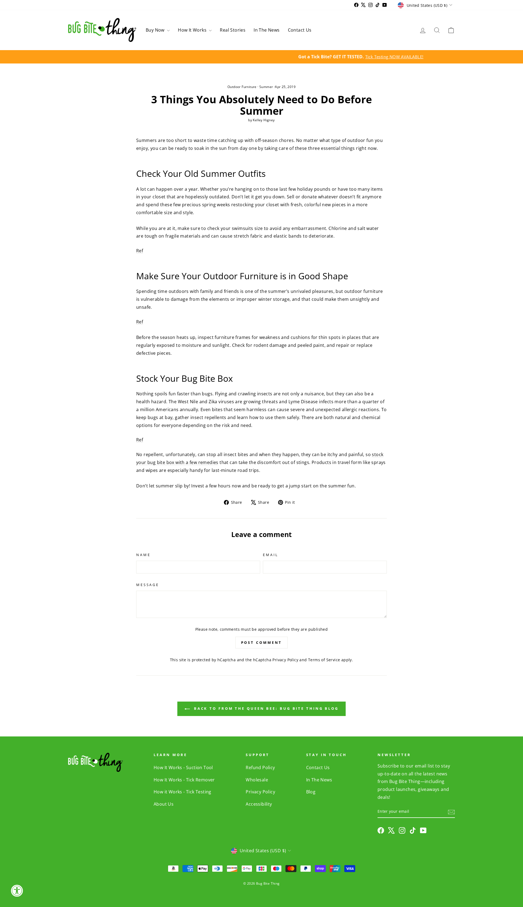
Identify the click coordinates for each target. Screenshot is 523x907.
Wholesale (257, 780)
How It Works (193, 30)
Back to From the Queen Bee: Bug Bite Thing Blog (265, 708)
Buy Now (156, 30)
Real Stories (232, 30)
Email (270, 554)
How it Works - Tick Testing (182, 792)
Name (143, 554)
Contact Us (300, 30)
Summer (266, 86)
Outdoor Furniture (242, 86)
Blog (311, 792)
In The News (266, 30)
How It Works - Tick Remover (184, 780)
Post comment (261, 642)
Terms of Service (324, 659)
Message (147, 584)
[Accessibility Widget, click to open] (17, 890)
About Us (164, 804)
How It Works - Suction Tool (183, 768)
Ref (139, 440)
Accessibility (259, 804)
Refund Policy (260, 768)
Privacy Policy (285, 659)
